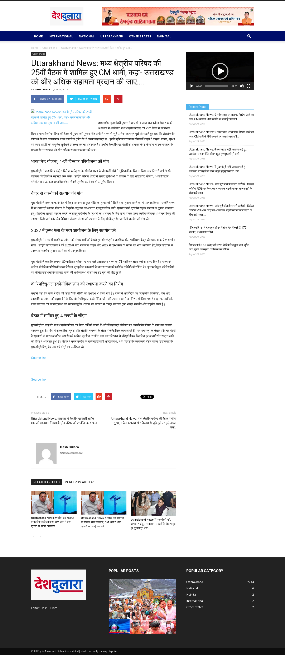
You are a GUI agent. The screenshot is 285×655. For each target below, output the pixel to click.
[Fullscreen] (248, 86)
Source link (38, 357)
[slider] (216, 86)
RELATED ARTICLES (47, 482)
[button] (249, 36)
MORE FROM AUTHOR (79, 482)
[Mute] (242, 86)
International (61, 36)
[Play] (192, 86)
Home (38, 36)
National (87, 36)
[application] (220, 71)
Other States (140, 36)
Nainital (164, 36)
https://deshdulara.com (71, 453)
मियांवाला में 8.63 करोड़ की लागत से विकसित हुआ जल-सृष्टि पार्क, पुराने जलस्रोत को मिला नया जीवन (219, 247)
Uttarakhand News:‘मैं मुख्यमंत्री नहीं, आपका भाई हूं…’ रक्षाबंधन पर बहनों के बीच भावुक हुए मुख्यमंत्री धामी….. (153, 524)
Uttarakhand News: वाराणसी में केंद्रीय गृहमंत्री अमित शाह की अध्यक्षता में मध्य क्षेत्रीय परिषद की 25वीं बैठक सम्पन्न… (65, 421)
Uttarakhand (111, 36)
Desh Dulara (42, 89)
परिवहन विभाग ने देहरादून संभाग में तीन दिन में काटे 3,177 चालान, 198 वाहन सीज (217, 230)
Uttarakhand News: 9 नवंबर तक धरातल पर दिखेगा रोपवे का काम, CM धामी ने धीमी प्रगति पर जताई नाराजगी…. (52, 522)
